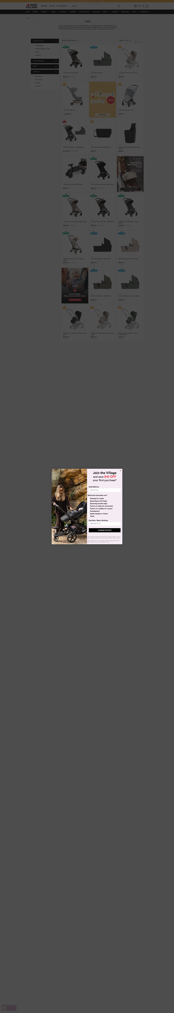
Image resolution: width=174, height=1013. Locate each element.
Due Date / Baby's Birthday (98, 520)
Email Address (94, 487)
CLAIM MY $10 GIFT (105, 530)
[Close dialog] (120, 470)
